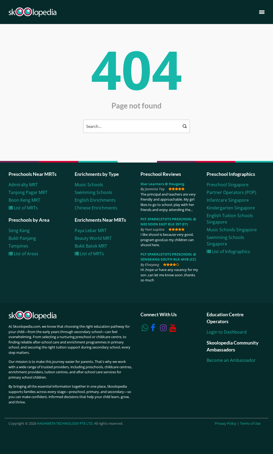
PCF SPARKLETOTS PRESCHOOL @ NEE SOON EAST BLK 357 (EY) (168, 222)
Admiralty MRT (23, 185)
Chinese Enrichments (96, 208)
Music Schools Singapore (232, 230)
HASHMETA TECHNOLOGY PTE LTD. (65, 423)
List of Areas (25, 254)
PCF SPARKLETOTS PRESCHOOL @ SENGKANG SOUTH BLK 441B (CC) (168, 257)
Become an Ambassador (231, 360)
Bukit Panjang (22, 238)
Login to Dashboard (227, 332)
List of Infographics (230, 251)
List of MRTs (25, 208)
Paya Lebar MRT (91, 230)
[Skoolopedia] (33, 12)
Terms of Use (250, 423)
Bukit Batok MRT (91, 246)
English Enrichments (95, 200)
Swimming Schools (93, 192)
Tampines (18, 246)
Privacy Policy (225, 423)
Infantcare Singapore (228, 200)
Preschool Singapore (227, 185)
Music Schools (89, 185)
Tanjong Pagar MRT (28, 192)
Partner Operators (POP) (231, 192)
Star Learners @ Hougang (162, 183)
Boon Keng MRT (24, 200)
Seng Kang (19, 230)
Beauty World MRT (93, 238)
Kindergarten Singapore (231, 208)
